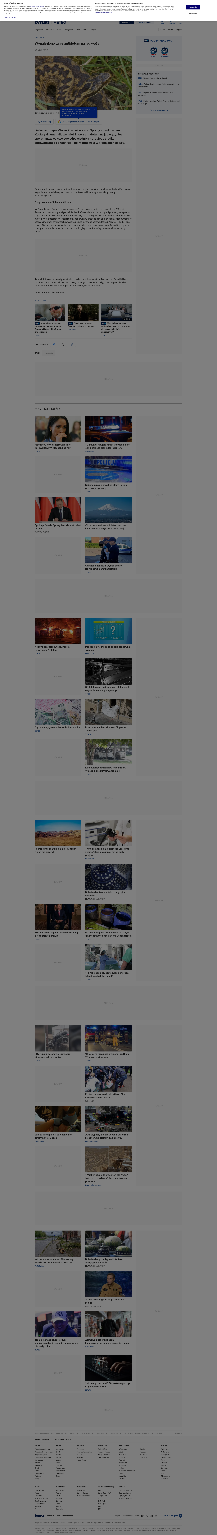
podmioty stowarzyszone (37, 6)
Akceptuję (193, 7)
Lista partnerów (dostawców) (103, 12)
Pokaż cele (193, 13)
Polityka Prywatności (10, 17)
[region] (108, 10)
